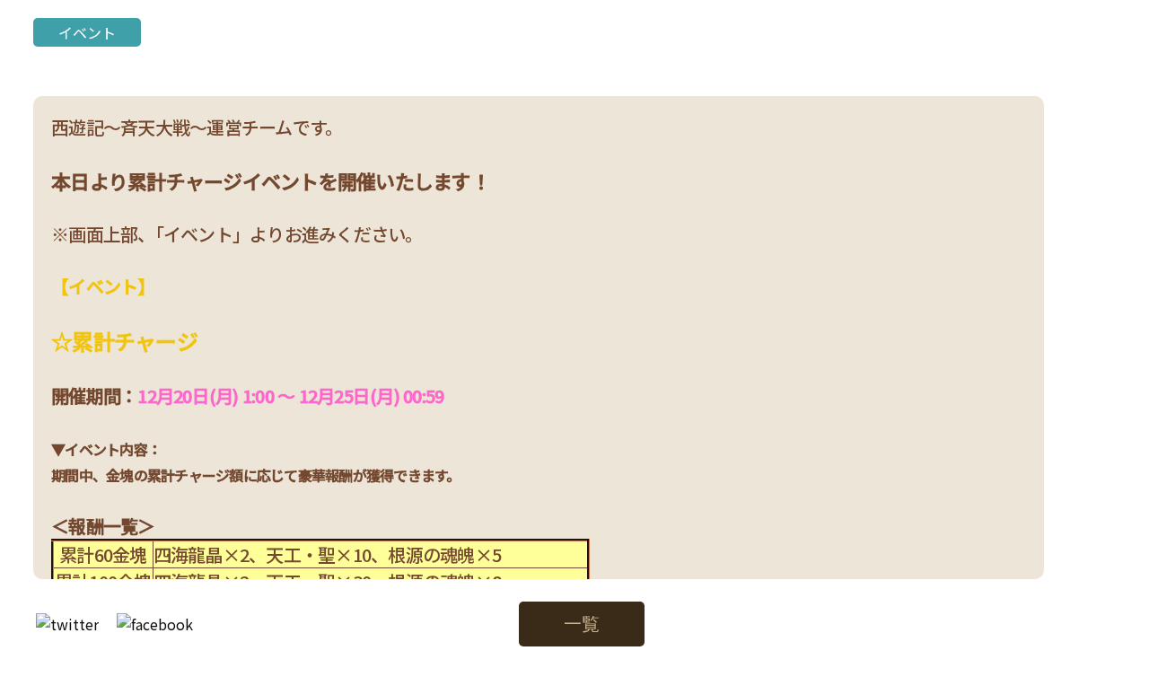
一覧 (582, 624)
